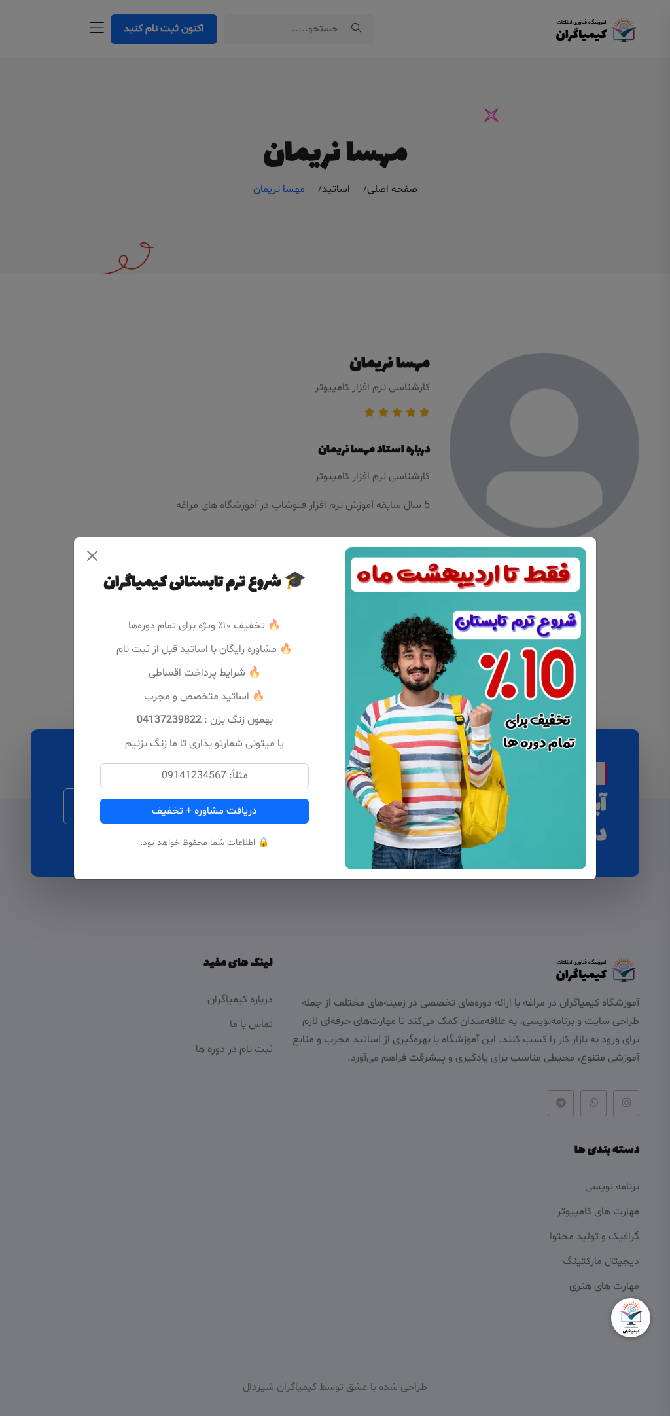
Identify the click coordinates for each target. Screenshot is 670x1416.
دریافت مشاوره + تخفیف (204, 811)
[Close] (92, 556)
